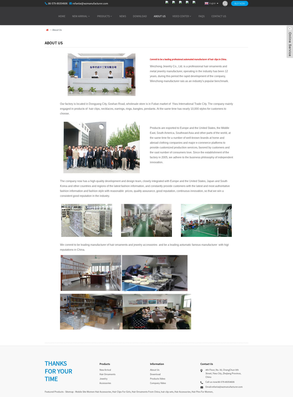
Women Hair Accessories (99, 391)
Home (61, 16)
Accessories (105, 383)
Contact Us (218, 16)
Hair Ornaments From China (146, 391)
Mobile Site (80, 391)
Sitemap (69, 391)
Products (103, 16)
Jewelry (104, 378)
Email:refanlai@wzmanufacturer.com (224, 386)
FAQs (201, 16)
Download (140, 16)
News (122, 16)
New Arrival (79, 16)
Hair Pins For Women (202, 391)
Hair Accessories (182, 391)
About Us (159, 16)
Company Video (158, 383)
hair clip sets (167, 391)
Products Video (157, 378)
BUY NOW (240, 3)
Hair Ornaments (107, 374)
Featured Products (54, 391)
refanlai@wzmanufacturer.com (90, 3)
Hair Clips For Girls (121, 391)
